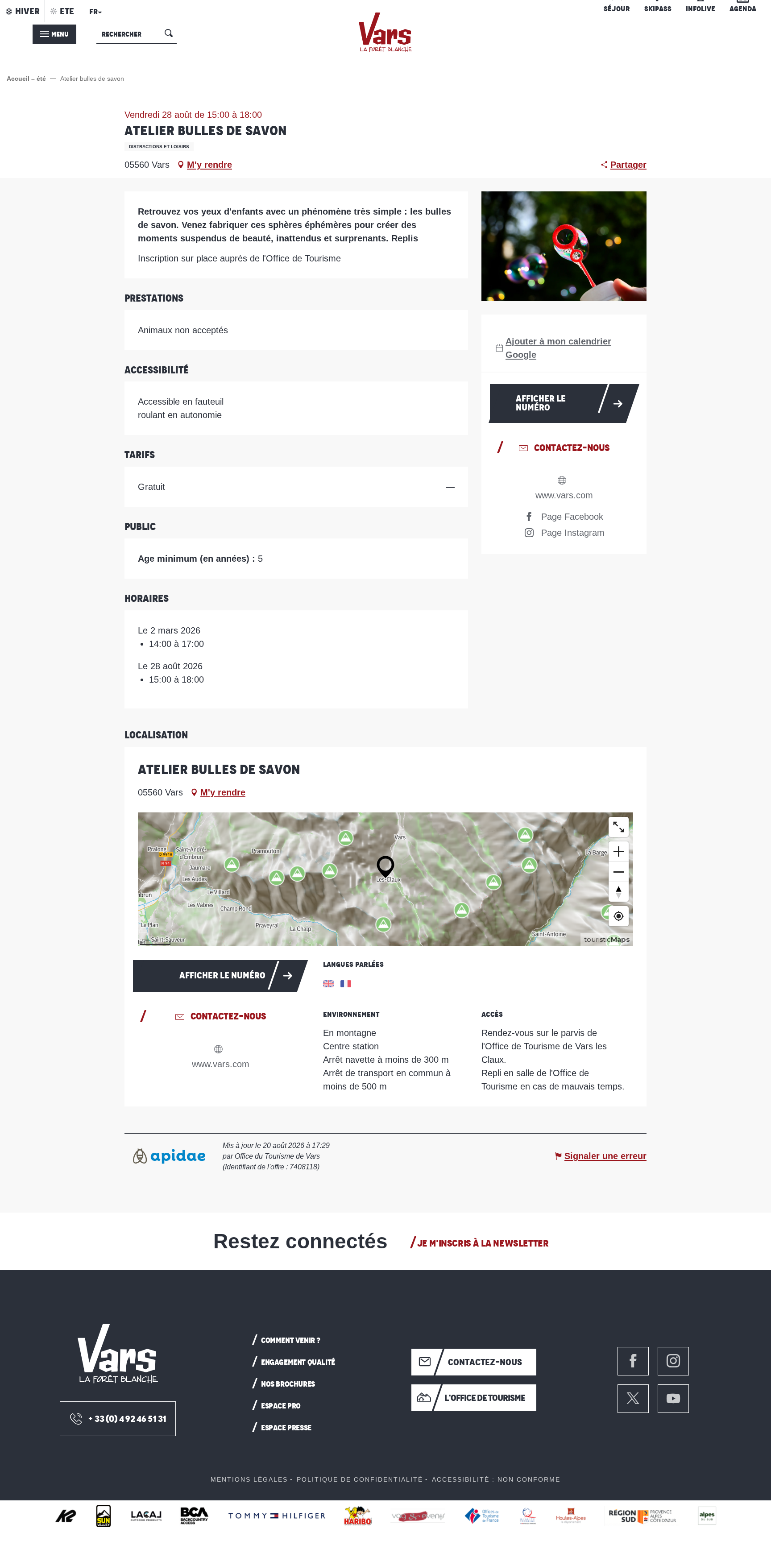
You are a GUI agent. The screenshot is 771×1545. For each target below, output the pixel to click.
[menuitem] (385, 32)
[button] (94, 14)
